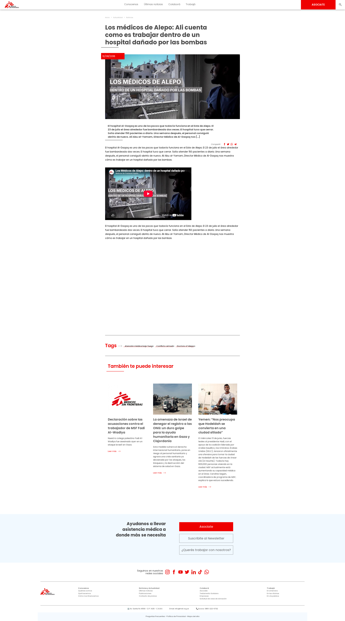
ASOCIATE (318, 4)
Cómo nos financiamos (88, 596)
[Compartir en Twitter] (228, 144)
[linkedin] (193, 572)
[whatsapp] (206, 572)
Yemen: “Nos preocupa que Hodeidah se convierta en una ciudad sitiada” (216, 426)
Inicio (107, 17)
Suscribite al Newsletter (206, 538)
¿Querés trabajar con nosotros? (206, 550)
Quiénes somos (85, 590)
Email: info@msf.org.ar (179, 608)
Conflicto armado (165, 346)
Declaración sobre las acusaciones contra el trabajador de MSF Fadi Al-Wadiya (126, 426)
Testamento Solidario (209, 593)
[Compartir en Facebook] (224, 144)
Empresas (204, 596)
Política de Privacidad (176, 616)
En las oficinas (273, 593)
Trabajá (271, 588)
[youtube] (180, 572)
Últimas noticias (146, 590)
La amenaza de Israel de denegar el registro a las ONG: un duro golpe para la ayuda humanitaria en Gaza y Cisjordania (172, 430)
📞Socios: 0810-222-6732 (207, 608)
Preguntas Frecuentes (155, 616)
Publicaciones (145, 593)
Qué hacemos (84, 593)
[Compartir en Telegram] (235, 144)
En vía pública (273, 596)
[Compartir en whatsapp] (232, 144)
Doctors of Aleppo (186, 346)
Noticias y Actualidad (149, 588)
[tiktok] (200, 572)
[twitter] (187, 572)
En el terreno (272, 590)
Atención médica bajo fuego (139, 346)
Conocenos (83, 588)
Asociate (206, 526)
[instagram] (167, 572)
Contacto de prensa (148, 596)
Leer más (112, 451)
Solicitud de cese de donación (213, 598)
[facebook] (174, 572)
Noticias (129, 17)
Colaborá (204, 588)
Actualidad (118, 17)
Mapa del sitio (193, 616)
